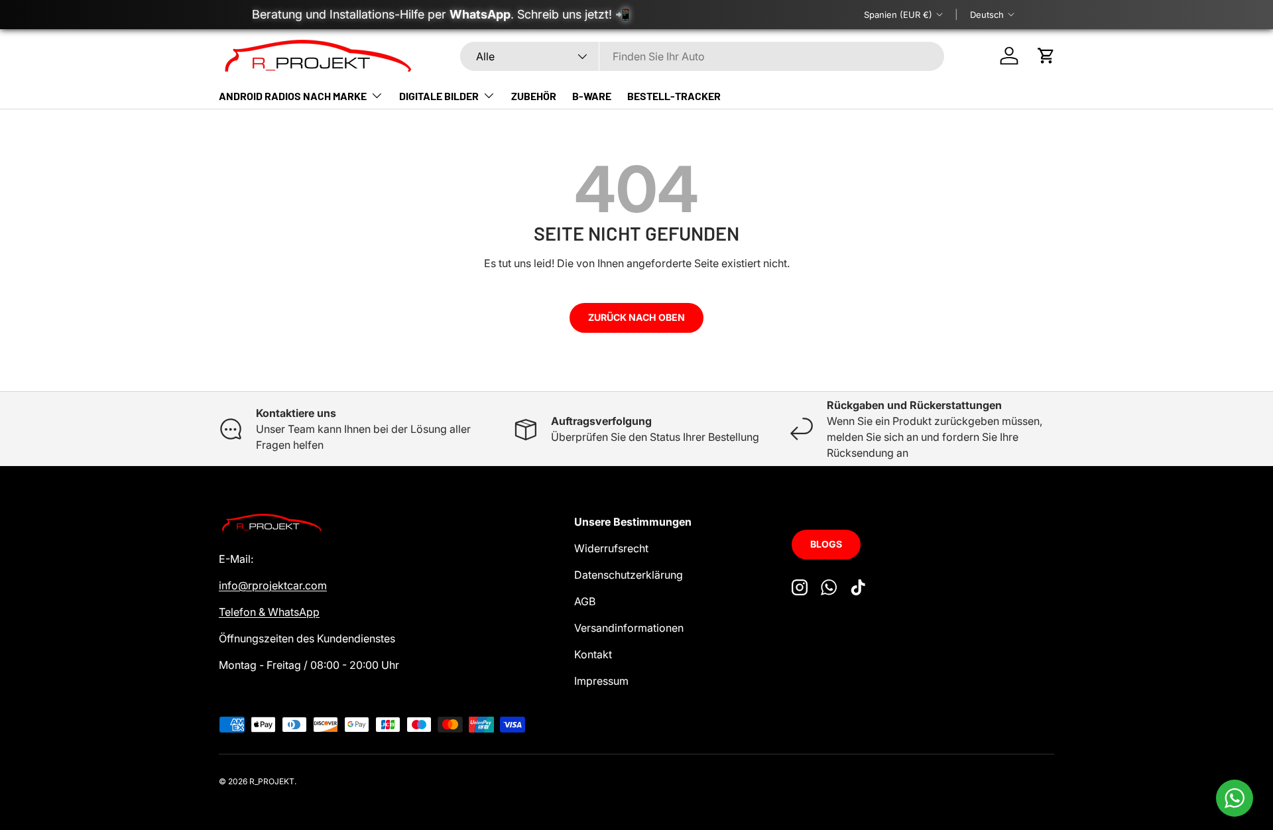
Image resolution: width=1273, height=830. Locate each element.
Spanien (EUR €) (898, 14)
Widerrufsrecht (611, 548)
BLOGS (826, 544)
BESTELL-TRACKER (674, 95)
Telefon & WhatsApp (269, 612)
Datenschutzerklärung (628, 574)
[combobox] (702, 56)
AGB (584, 601)
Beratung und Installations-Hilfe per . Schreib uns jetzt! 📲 (441, 14)
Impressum (601, 680)
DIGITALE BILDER (439, 95)
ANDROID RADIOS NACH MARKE (293, 95)
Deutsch (987, 14)
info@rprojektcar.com (273, 585)
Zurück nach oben (636, 317)
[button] (1046, 55)
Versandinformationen (629, 627)
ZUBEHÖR (533, 95)
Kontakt (593, 654)
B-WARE (591, 95)
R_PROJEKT (271, 781)
